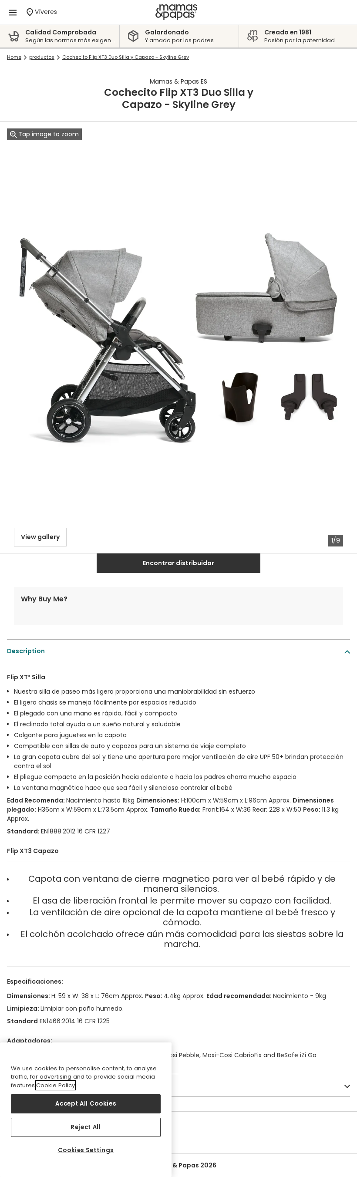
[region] (86, 1109)
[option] (62, 36)
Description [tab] (26, 651)
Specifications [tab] (30, 1085)
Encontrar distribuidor (178, 563)
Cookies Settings (86, 1150)
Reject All (86, 1127)
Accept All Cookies (85, 1103)
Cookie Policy (55, 1085)
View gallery (40, 537)
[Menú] (12, 12)
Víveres (47, 11)
